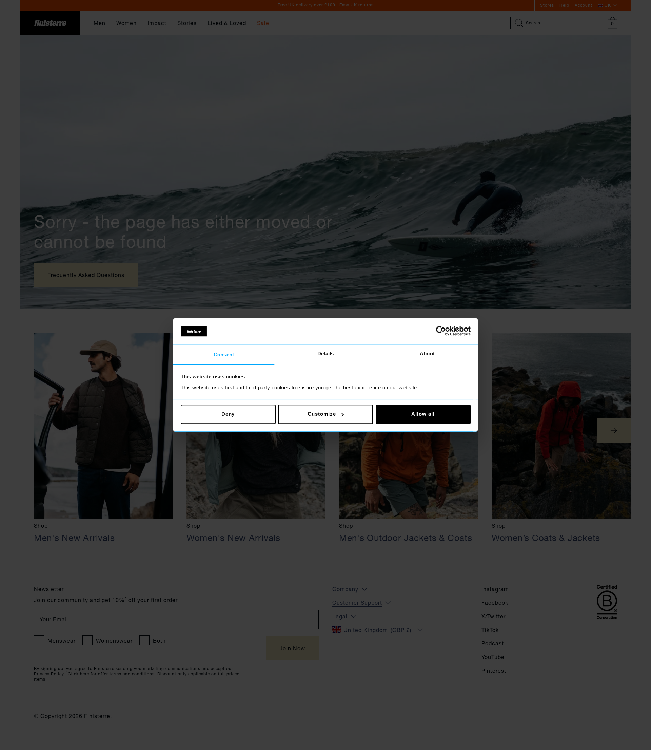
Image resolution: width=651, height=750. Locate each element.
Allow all (422, 414)
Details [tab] (325, 353)
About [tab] (427, 353)
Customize (322, 414)
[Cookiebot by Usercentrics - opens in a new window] (441, 331)
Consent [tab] (224, 354)
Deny (228, 414)
